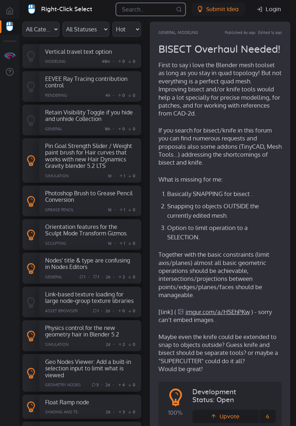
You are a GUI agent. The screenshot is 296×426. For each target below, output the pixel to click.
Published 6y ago (240, 32)
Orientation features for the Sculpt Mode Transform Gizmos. (86, 230)
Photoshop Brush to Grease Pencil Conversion (88, 196)
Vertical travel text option (78, 51)
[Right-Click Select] (9, 27)
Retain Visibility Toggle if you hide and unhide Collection (89, 115)
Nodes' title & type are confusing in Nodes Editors (87, 263)
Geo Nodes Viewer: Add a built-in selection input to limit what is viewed (88, 368)
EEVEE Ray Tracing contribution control (86, 82)
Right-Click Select (66, 9)
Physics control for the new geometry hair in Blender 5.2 (82, 331)
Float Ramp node (67, 402)
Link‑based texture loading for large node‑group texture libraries (89, 297)
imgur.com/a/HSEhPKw (218, 312)
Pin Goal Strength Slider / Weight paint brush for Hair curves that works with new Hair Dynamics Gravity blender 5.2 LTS (88, 155)
